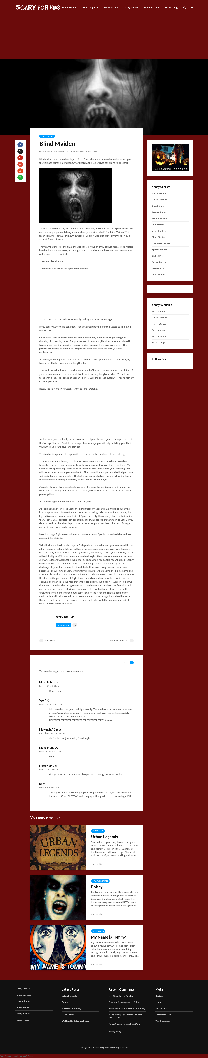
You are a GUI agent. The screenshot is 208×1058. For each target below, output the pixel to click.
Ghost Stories (159, 206)
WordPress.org (162, 1021)
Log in (158, 1002)
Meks (107, 1047)
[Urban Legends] (58, 847)
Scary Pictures (151, 7)
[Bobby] (58, 897)
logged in (57, 671)
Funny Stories (159, 262)
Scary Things (172, 7)
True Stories (158, 224)
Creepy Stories (159, 212)
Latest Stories (98, 931)
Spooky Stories (159, 249)
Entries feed (161, 1008)
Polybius (130, 996)
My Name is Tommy (108, 937)
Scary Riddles (159, 231)
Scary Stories (69, 7)
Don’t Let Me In (69, 1014)
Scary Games (131, 7)
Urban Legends (90, 7)
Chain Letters (158, 274)
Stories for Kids (159, 218)
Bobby (97, 886)
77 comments (78, 151)
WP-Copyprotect (31, 1056)
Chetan (19, 1056)
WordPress (124, 1047)
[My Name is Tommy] (58, 947)
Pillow (137, 1002)
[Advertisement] (104, 38)
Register (159, 996)
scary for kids (44, 151)
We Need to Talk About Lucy (75, 1021)
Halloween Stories (100, 881)
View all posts (63, 625)
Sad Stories (158, 255)
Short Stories (158, 237)
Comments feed (163, 1014)
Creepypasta (158, 268)
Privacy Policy (115, 1031)
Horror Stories (111, 7)
